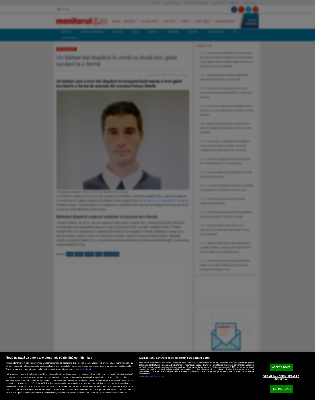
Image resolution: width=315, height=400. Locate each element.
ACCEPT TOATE (281, 367)
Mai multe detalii (83, 369)
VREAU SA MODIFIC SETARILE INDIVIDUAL (281, 378)
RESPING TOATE (281, 389)
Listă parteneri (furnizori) (151, 377)
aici (26, 386)
